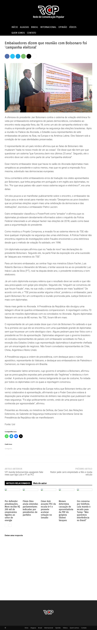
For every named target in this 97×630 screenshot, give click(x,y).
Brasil (34, 27)
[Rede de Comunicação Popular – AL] (48, 12)
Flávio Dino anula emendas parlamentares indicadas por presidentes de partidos (30, 508)
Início (14, 27)
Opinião (62, 27)
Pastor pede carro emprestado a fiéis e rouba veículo (71, 473)
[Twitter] (12, 56)
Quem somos (18, 32)
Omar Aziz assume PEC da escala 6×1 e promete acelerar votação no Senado (48, 509)
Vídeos (72, 27)
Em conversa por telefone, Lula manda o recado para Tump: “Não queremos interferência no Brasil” (83, 511)
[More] (34, 56)
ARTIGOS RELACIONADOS (18, 483)
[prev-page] (6, 525)
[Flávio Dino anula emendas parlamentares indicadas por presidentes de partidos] (30, 493)
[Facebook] (7, 56)
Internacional (48, 27)
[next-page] (10, 525)
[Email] (28, 56)
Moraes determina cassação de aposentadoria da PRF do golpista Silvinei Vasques (66, 511)
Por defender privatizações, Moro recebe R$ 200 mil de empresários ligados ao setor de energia (12, 511)
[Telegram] (18, 56)
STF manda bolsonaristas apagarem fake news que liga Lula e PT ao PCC (24, 473)
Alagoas (24, 27)
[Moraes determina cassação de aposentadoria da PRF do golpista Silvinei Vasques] (66, 493)
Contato (31, 32)
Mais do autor (40, 483)
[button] (89, 27)
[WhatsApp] (23, 56)
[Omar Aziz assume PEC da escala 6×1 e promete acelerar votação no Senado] (48, 493)
